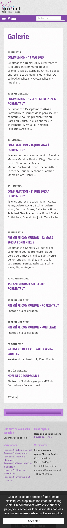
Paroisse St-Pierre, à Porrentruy (14, 471)
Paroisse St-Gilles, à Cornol (18, 449)
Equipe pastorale (43, 436)
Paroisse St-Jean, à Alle (15, 453)
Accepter (33, 521)
